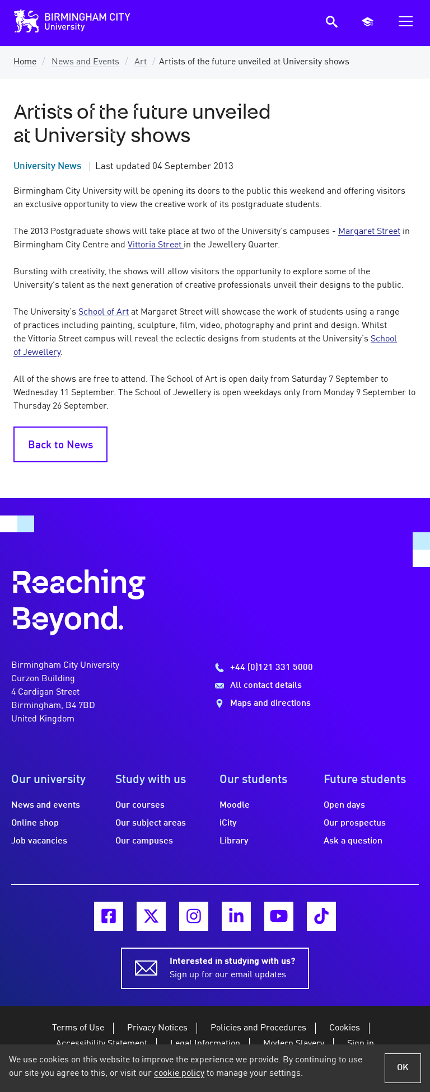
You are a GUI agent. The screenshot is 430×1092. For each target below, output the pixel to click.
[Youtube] (278, 916)
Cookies (344, 1028)
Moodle (234, 805)
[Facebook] (108, 916)
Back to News (60, 445)
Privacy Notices (157, 1028)
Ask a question (353, 841)
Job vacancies (39, 841)
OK (403, 1067)
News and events (45, 805)
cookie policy (179, 1073)
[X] (151, 916)
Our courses (140, 805)
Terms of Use (78, 1028)
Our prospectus (355, 823)
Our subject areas (150, 823)
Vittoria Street (156, 245)
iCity (228, 823)
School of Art (103, 312)
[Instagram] (193, 916)
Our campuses (144, 841)
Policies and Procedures (258, 1028)
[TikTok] (321, 916)
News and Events (85, 62)
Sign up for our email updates (232, 968)
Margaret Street (369, 231)
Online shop (35, 823)
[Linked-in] (236, 916)
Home (24, 62)
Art (140, 62)
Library (234, 841)
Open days (344, 805)
